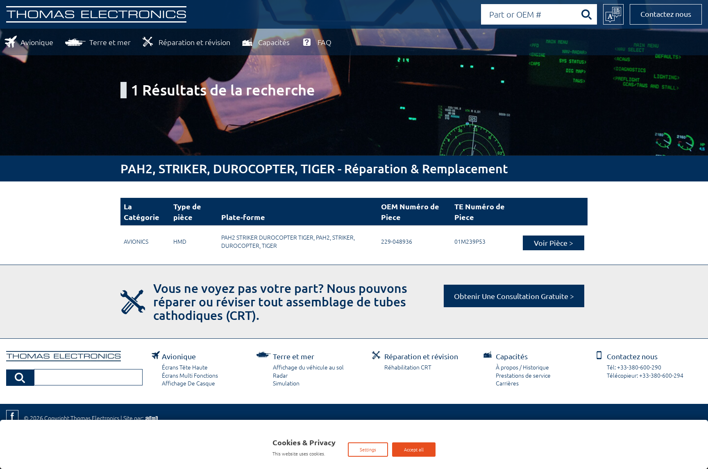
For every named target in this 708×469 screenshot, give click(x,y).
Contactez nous (665, 13)
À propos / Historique (522, 367)
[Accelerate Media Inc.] (151, 418)
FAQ (324, 42)
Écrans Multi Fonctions (190, 375)
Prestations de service (523, 375)
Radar (280, 375)
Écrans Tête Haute (185, 367)
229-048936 (396, 241)
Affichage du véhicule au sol (308, 367)
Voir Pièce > (553, 242)
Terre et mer (110, 42)
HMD (179, 241)
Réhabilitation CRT (407, 367)
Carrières (507, 383)
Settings (368, 449)
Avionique (36, 42)
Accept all (414, 449)
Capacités (274, 42)
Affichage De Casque (188, 383)
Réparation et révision (194, 42)
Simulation (286, 383)
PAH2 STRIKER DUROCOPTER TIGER (267, 237)
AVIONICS (136, 241)
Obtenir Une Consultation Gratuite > (514, 296)
